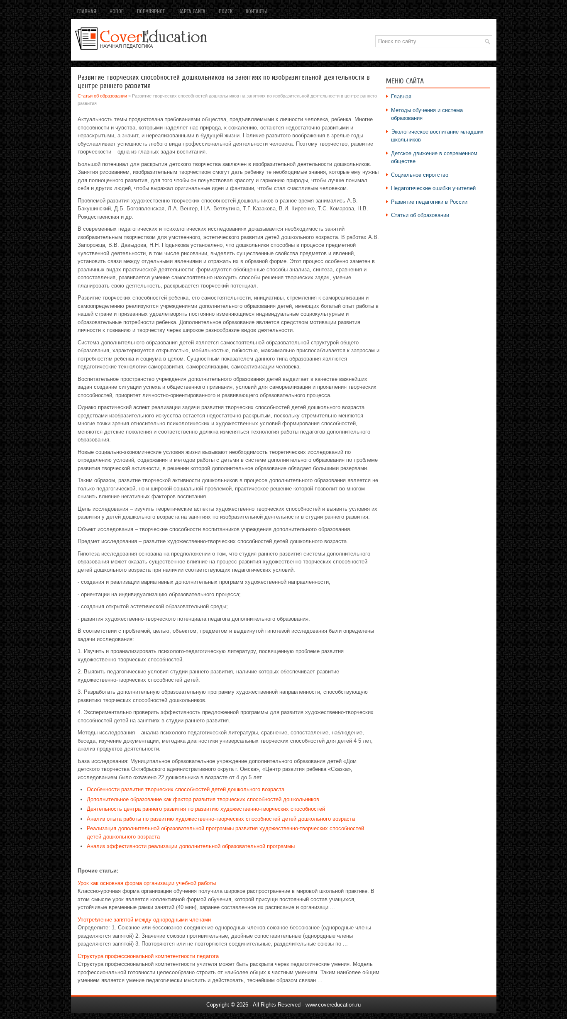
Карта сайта (191, 11)
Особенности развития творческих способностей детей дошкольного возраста (185, 789)
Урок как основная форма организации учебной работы (147, 883)
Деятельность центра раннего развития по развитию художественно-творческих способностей (206, 809)
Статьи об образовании (102, 95)
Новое (117, 11)
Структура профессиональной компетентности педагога (148, 956)
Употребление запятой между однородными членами (144, 920)
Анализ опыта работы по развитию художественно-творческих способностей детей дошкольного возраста (221, 819)
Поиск (225, 11)
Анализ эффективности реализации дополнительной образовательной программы (191, 846)
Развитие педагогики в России (429, 202)
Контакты (256, 11)
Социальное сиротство (419, 175)
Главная (86, 11)
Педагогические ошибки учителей (433, 188)
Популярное (151, 11)
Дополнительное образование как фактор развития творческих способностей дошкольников (203, 799)
